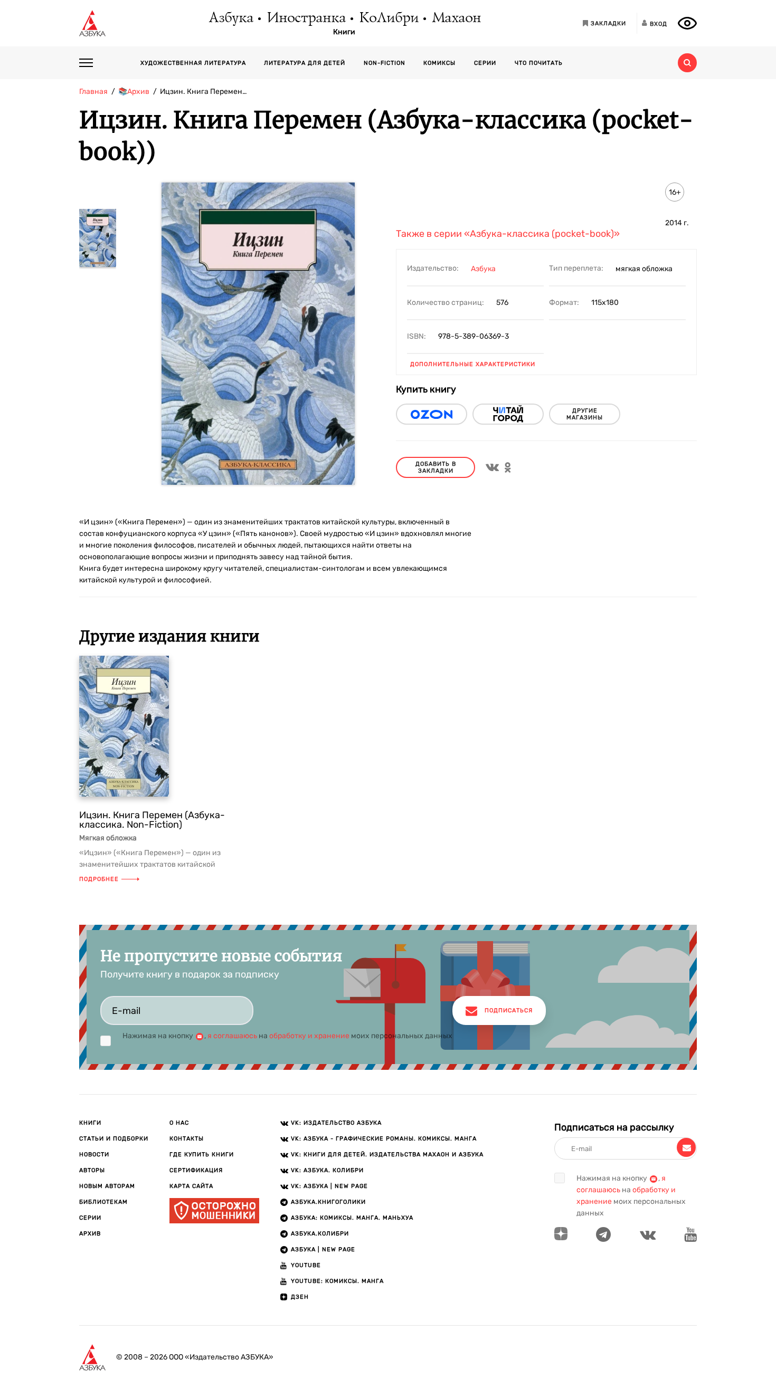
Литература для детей (304, 63)
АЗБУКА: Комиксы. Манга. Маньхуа (352, 1217)
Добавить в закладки (435, 467)
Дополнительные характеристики (472, 364)
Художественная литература (193, 63)
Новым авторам (107, 1186)
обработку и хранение (309, 1035)
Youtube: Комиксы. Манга (337, 1281)
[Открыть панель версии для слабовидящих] (687, 23)
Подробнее (99, 879)
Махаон (455, 18)
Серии (485, 63)
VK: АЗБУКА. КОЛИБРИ (327, 1170)
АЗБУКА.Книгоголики (328, 1202)
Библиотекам (103, 1202)
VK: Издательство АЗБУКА (336, 1122)
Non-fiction (384, 63)
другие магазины (584, 414)
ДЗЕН (300, 1297)
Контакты (186, 1138)
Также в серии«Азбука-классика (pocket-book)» (508, 233)
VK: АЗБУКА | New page (329, 1186)
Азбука (230, 18)
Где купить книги (201, 1154)
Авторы (92, 1170)
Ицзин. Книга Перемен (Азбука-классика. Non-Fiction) (152, 819)
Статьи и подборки (113, 1138)
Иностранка (305, 18)
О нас (179, 1122)
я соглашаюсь (232, 1035)
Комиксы (439, 63)
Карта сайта (191, 1186)
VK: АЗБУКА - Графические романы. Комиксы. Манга (384, 1138)
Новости (94, 1154)
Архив (90, 1233)
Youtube (306, 1265)
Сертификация (196, 1170)
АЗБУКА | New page (323, 1249)
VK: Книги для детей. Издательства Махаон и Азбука (387, 1154)
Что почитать (539, 63)
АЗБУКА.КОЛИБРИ (320, 1233)
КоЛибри (388, 18)
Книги (344, 32)
